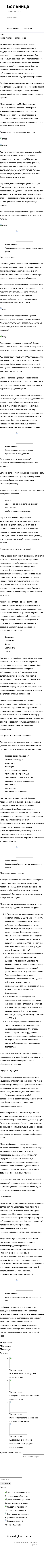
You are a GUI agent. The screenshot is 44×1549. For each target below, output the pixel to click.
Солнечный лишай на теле (16, 1496)
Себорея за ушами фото (15, 1510)
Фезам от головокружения (16, 1503)
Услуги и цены (13, 29)
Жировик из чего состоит (16, 1518)
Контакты (28, 29)
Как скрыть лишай (13, 1525)
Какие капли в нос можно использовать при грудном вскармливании (21, 1443)
